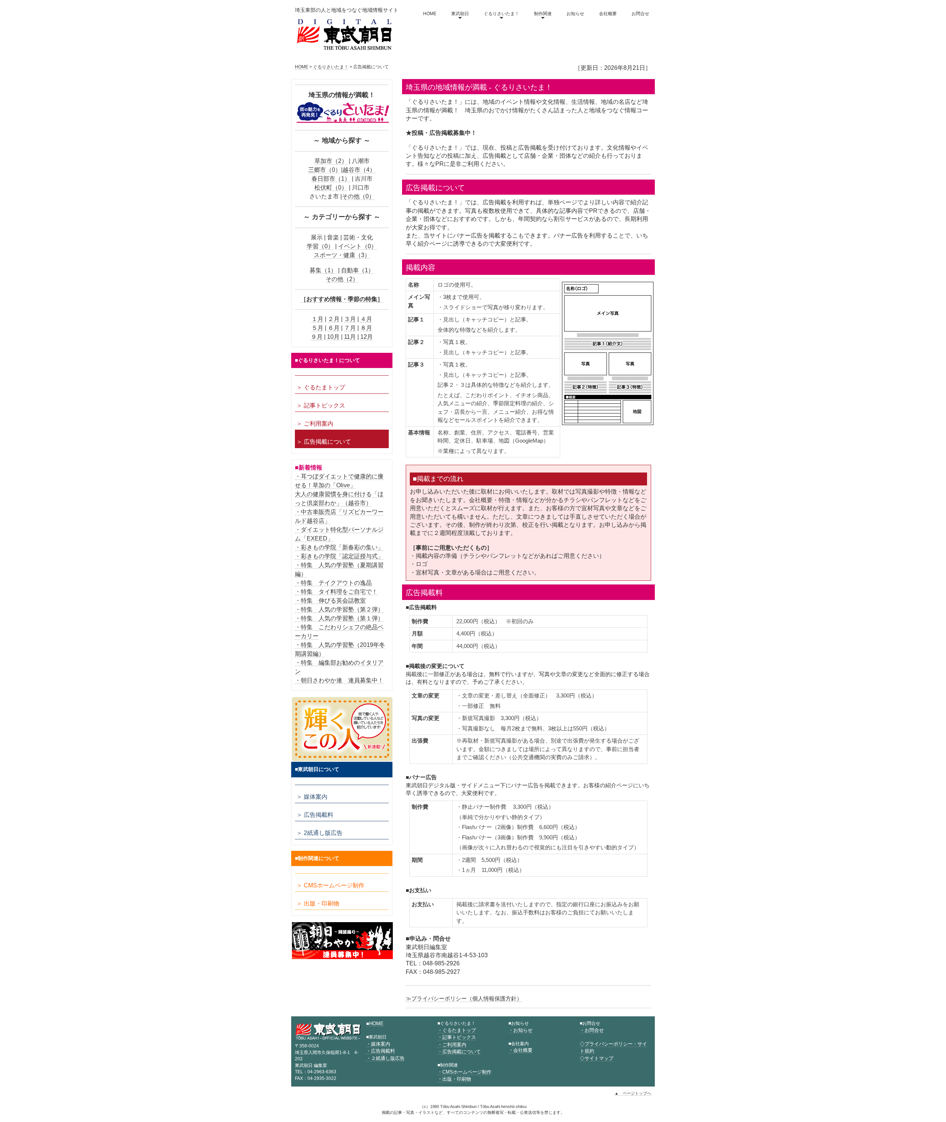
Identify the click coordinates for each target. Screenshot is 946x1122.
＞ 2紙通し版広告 (319, 833)
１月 (317, 319)
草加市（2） (330, 161)
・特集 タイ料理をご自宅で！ (336, 592)
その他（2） (342, 279)
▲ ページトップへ (633, 1093)
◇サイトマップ (596, 1058)
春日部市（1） (331, 178)
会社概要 (608, 13)
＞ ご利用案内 (314, 423)
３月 (350, 319)
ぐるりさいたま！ (501, 13)
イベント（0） (357, 246)
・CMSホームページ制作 (464, 1072)
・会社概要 (520, 1050)
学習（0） (320, 246)
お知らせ (575, 13)
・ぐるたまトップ (457, 1030)
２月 (334, 319)
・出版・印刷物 (454, 1079)
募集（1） (323, 270)
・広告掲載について (459, 1051)
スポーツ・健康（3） (342, 255)
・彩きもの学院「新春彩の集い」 (339, 547)
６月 (334, 328)
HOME (429, 13)
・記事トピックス (457, 1037)
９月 (317, 337)
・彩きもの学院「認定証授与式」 (339, 556)
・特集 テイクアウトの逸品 (333, 583)
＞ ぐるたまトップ (320, 387)
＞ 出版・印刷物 (317, 903)
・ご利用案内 (452, 1044)
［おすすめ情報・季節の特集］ (341, 299)
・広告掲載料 (380, 1051)
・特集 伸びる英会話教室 (330, 600)
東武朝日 (460, 13)
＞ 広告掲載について (323, 442)
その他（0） (358, 196)
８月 (366, 328)
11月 (350, 337)
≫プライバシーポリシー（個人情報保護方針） (464, 998)
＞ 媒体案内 (311, 797)
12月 (366, 337)
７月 (350, 328)
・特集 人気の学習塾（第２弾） (339, 609)
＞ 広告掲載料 (314, 815)
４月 (366, 319)
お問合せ (640, 13)
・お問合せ (592, 1030)
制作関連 (543, 13)
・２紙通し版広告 (385, 1058)
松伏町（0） (330, 187)
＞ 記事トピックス (320, 405)
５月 (317, 328)
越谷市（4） (359, 170)
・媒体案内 (378, 1044)
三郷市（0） (324, 170)
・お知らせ (520, 1030)
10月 (333, 337)
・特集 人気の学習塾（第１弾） (339, 618)
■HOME (375, 1023)
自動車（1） (357, 270)
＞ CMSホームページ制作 (330, 885)
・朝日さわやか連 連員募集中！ (339, 680)
